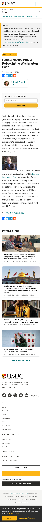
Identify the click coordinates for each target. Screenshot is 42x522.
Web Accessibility (31, 499)
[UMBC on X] (9, 395)
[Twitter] (7, 75)
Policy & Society (9, 54)
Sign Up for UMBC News (21, 484)
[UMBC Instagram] (15, 395)
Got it (8, 518)
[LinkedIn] (10, 75)
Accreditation (9, 496)
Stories (4, 422)
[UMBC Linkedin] (26, 395)
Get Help (4, 447)
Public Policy (19, 213)
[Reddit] (14, 75)
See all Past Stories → (21, 360)
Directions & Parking (9, 387)
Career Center (6, 411)
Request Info (21, 468)
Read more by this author (18, 85)
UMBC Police (6, 457)
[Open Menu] (38, 3)
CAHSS (9, 213)
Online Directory (7, 439)
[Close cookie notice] (39, 508)
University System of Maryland (19, 493)
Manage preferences (27, 518)
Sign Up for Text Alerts (9, 460)
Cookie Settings (11, 499)
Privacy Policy (14, 513)
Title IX (21, 499)
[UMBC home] (8, 3)
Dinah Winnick (19, 82)
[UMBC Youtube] (21, 395)
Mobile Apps (6, 418)
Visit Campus (6, 425)
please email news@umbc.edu (16, 42)
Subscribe (21, 105)
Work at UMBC (6, 429)
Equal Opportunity (21, 496)
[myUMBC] (35, 395)
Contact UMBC (6, 443)
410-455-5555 (15, 457)
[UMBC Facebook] (4, 395)
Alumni (4, 407)
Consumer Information (21, 503)
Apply (21, 473)
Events (4, 414)
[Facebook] (3, 75)
